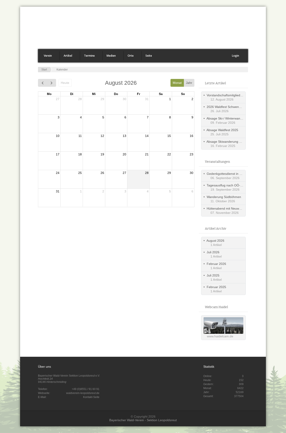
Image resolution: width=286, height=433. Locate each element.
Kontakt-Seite (91, 397)
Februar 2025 (216, 287)
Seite (147, 57)
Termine (87, 57)
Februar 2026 (216, 264)
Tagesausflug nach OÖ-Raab (227, 185)
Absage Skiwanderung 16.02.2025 (230, 141)
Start (44, 69)
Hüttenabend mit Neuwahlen (227, 208)
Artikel (66, 57)
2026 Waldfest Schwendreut (226, 107)
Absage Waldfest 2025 (222, 130)
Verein (46, 57)
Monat (177, 83)
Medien (109, 57)
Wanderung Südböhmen (224, 197)
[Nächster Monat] (51, 83)
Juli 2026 (213, 252)
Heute (65, 83)
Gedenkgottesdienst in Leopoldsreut (232, 173)
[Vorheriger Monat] (42, 83)
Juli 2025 (213, 275)
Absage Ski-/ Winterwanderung (228, 118)
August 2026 (215, 240)
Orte (129, 57)
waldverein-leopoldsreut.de (82, 393)
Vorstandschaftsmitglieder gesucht (231, 95)
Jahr (189, 83)
